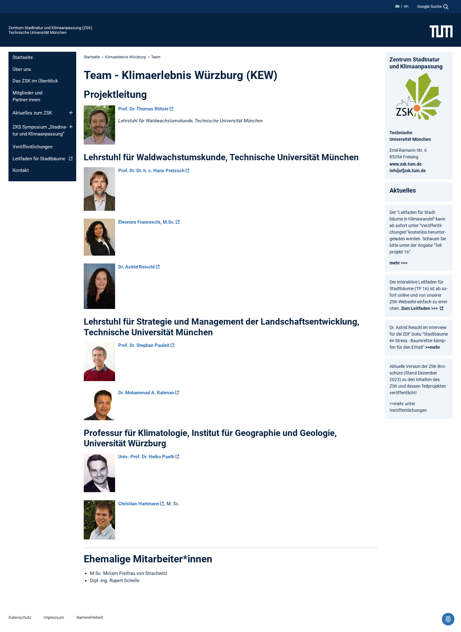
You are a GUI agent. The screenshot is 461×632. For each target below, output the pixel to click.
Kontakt (21, 170)
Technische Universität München (37, 32)
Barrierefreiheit (90, 617)
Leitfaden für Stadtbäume (39, 159)
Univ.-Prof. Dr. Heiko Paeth (146, 456)
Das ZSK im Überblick (35, 81)
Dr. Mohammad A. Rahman (146, 393)
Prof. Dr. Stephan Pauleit (143, 345)
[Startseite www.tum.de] (441, 31)
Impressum (54, 617)
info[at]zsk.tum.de (407, 170)
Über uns (22, 69)
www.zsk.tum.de (405, 164)
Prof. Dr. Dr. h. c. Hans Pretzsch (151, 170)
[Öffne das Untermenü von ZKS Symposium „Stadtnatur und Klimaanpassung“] (71, 126)
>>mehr (432, 347)
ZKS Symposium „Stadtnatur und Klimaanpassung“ (40, 130)
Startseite (23, 57)
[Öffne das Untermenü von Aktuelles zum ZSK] (71, 112)
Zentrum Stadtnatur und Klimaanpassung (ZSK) (50, 27)
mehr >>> (398, 262)
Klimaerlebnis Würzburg (125, 57)
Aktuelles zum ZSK (32, 113)
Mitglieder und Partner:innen (27, 96)
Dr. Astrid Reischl (136, 267)
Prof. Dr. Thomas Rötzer (143, 109)
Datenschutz (19, 617)
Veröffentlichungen (32, 147)
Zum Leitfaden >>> (420, 308)
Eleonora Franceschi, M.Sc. (146, 222)
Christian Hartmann (138, 504)
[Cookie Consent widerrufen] (448, 619)
